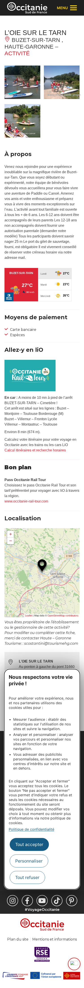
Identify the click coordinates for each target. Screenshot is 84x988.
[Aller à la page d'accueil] (27, 7)
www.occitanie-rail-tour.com (26, 501)
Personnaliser (29, 861)
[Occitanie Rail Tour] (30, 390)
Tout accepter (29, 844)
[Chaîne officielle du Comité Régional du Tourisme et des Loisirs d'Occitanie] (42, 900)
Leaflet (28, 615)
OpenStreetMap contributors (62, 615)
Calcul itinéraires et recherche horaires (35, 450)
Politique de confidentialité (31, 829)
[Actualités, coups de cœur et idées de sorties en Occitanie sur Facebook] (27, 900)
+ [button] (10, 534)
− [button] (10, 540)
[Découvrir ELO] (74, 964)
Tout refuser (27, 877)
